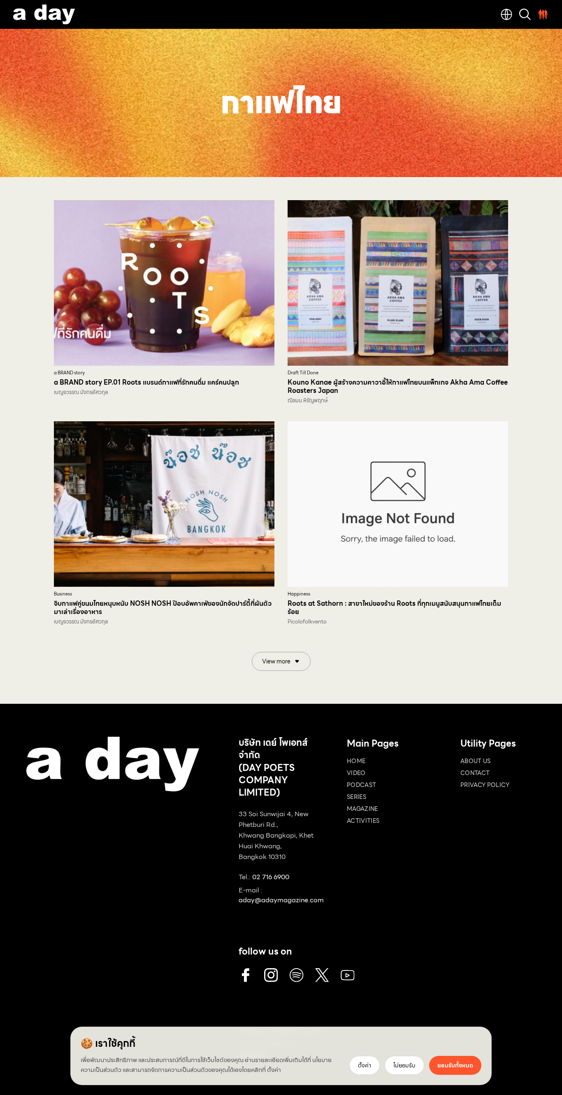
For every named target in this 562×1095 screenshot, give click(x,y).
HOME (356, 761)
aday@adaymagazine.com (281, 900)
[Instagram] (271, 975)
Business (63, 594)
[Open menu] (543, 14)
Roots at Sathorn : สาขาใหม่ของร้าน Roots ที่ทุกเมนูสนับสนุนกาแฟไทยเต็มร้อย (394, 607)
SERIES (356, 796)
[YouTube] (348, 975)
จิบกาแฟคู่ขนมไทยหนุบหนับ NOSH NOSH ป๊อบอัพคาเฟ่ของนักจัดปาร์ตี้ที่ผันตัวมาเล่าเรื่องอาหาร (163, 607)
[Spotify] (297, 975)
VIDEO (356, 772)
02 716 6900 (270, 877)
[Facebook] (246, 975)
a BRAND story (69, 373)
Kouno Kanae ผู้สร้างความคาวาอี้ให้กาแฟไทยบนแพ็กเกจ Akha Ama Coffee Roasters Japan (398, 386)
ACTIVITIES (363, 820)
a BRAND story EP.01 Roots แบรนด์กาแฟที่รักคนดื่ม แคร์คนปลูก (146, 382)
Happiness (299, 594)
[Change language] (506, 14)
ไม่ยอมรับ (404, 1065)
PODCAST (361, 784)
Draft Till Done (303, 373)
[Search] (525, 14)
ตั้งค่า (274, 1070)
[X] (322, 975)
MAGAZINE (362, 808)
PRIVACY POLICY (484, 784)
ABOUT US (475, 761)
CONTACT (475, 772)
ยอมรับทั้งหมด (455, 1065)
